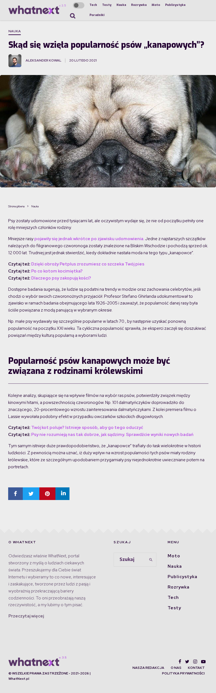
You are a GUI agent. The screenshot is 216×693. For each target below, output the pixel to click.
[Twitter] (187, 661)
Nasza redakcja (148, 667)
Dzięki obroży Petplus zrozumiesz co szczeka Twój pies (87, 264)
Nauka (121, 5)
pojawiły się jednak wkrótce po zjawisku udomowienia (88, 239)
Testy (106, 5)
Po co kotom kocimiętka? (57, 271)
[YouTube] (203, 661)
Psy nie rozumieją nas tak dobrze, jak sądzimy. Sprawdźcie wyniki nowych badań (112, 434)
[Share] (15, 493)
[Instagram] (195, 661)
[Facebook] (180, 661)
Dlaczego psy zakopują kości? (61, 278)
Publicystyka (175, 5)
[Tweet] (31, 493)
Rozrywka (139, 5)
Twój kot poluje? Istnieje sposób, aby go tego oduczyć (87, 427)
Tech (93, 5)
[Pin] (47, 493)
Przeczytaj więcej (26, 616)
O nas (176, 667)
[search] (151, 559)
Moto (156, 5)
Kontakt (196, 667)
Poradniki (96, 15)
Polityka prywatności (183, 673)
